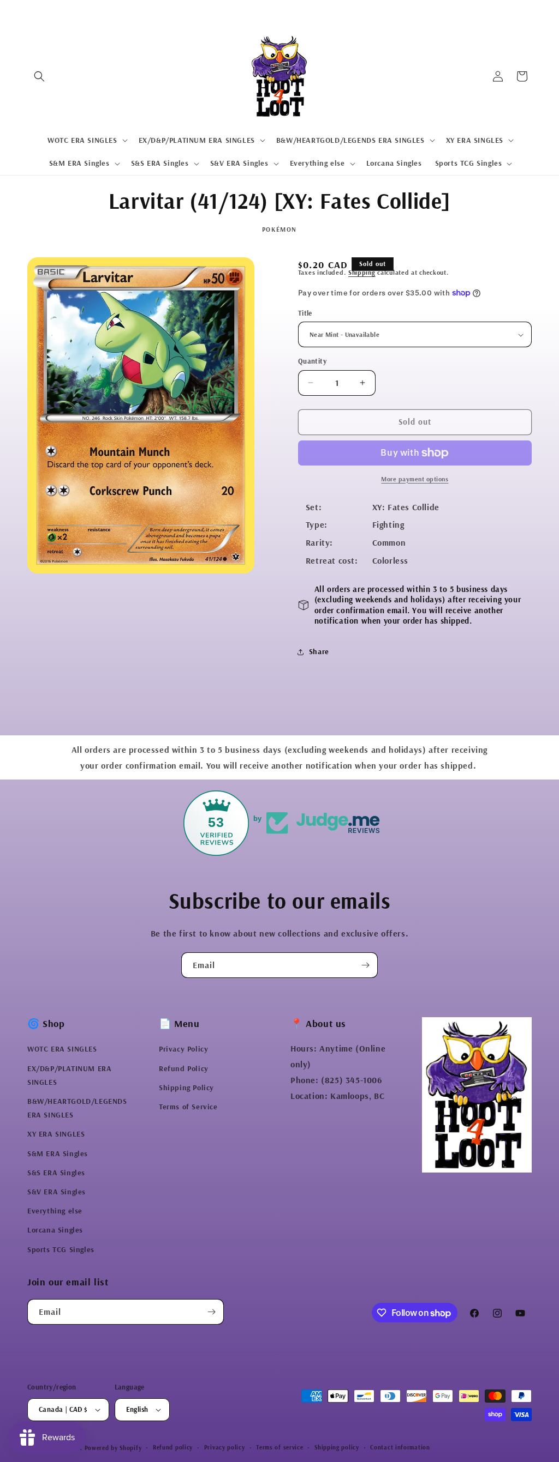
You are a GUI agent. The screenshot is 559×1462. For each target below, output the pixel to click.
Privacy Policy (183, 1049)
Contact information (400, 1447)
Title (305, 313)
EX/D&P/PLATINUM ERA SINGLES (69, 1075)
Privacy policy (224, 1447)
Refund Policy (184, 1068)
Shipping (362, 272)
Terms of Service (188, 1106)
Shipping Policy (186, 1087)
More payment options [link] (414, 479)
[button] (39, 76)
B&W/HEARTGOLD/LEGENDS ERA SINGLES (77, 1108)
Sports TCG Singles (60, 1249)
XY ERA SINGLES (56, 1134)
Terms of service (279, 1447)
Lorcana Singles (55, 1230)
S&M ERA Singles (57, 1153)
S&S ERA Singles (56, 1172)
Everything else (54, 1211)
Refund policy (173, 1447)
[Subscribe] (365, 965)
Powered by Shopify (113, 1448)
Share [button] (319, 651)
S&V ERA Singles (56, 1192)
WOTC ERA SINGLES (62, 1049)
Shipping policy (336, 1447)
